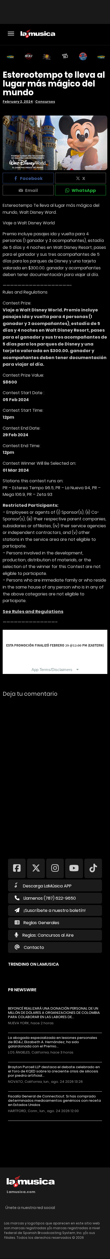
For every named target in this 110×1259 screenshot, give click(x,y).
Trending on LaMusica (33, 964)
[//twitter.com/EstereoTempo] (36, 868)
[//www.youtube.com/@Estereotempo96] (74, 868)
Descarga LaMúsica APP (47, 886)
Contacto (34, 947)
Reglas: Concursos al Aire (48, 935)
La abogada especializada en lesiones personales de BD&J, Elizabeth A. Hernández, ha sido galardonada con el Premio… (52, 1042)
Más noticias (25, 1123)
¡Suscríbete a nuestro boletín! (54, 910)
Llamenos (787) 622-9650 (49, 898)
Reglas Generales (41, 923)
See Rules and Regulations (33, 611)
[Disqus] (55, 774)
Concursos (45, 101)
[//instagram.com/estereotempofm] (55, 868)
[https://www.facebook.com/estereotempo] (17, 868)
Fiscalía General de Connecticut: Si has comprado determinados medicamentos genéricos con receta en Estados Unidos (54, 1100)
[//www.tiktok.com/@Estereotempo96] (93, 868)
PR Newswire (22, 990)
